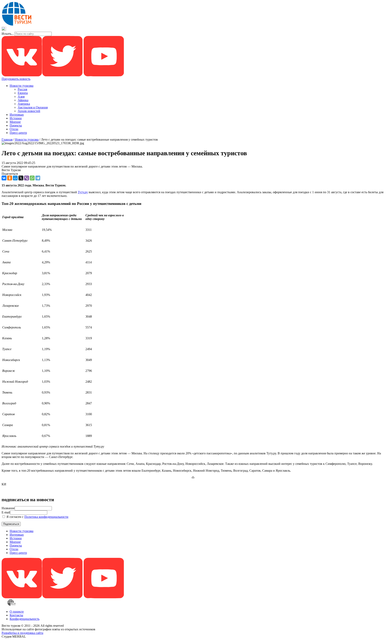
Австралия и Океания (33, 107)
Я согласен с (37, 516)
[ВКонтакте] (4, 178)
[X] (20, 178)
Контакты (16, 615)
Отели (14, 129)
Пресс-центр (18, 132)
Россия (22, 89)
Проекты (16, 125)
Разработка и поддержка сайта (22, 633)
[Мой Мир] (15, 178)
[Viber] (26, 178)
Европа (23, 93)
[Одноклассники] (9, 178)
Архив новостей (29, 111)
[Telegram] (37, 178)
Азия (21, 96)
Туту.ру (83, 192)
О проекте (17, 611)
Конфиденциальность (24, 619)
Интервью (17, 114)
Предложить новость (16, 79)
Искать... (8, 33)
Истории (16, 118)
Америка (24, 103)
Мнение (15, 122)
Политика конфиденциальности (46, 516)
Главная (7, 139)
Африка (23, 100)
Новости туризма (21, 85)
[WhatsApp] (32, 178)
